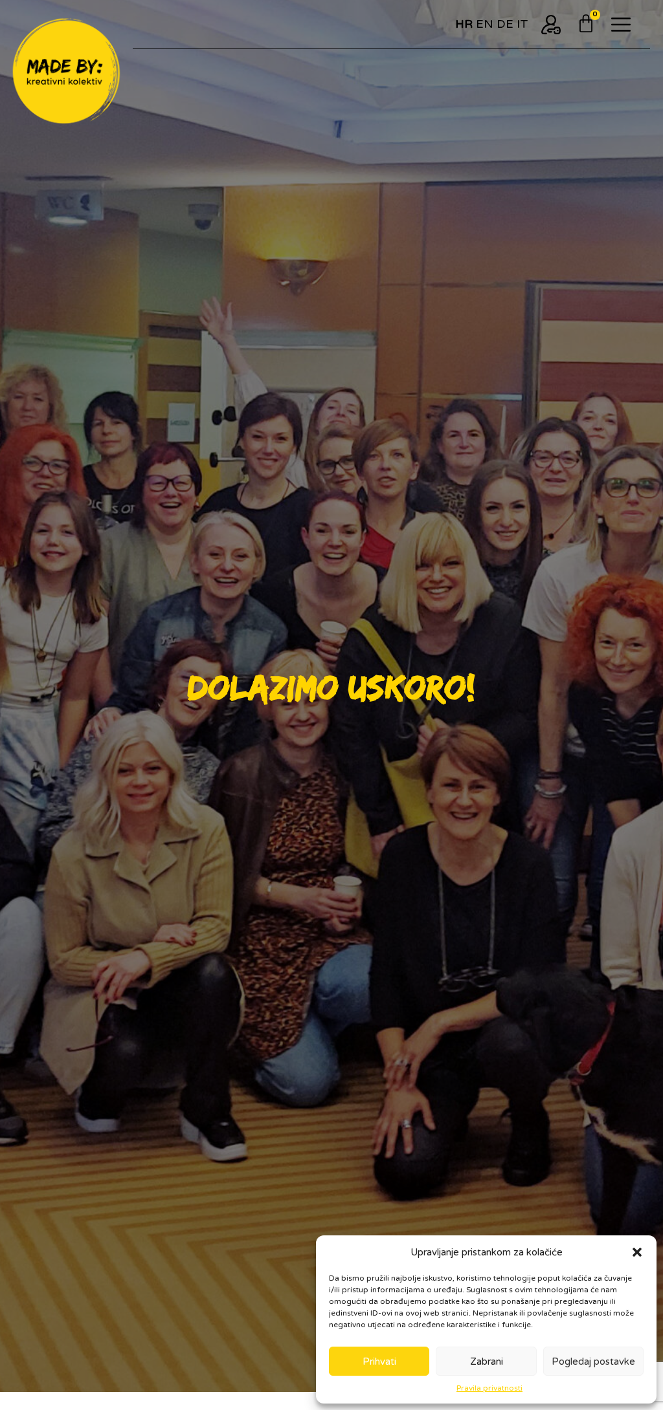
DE (505, 24)
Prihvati (379, 1361)
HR (464, 24)
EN (484, 24)
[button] (637, 1252)
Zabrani (486, 1361)
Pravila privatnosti (489, 1388)
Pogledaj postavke (593, 1361)
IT (522, 24)
